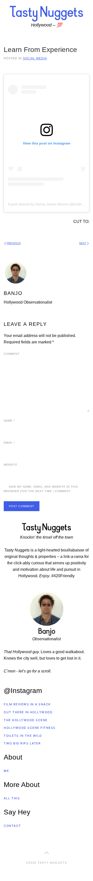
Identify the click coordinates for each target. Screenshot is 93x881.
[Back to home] (46, 13)
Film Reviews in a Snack (27, 704)
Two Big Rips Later (22, 743)
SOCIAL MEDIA (35, 58)
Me (6, 771)
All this (12, 798)
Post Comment (21, 506)
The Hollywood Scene (26, 720)
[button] (46, 852)
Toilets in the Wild (23, 736)
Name (9, 420)
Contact (12, 826)
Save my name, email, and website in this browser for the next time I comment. (41, 489)
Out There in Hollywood (28, 712)
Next (82, 243)
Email (9, 442)
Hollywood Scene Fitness (30, 728)
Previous (14, 243)
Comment (12, 353)
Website (10, 464)
